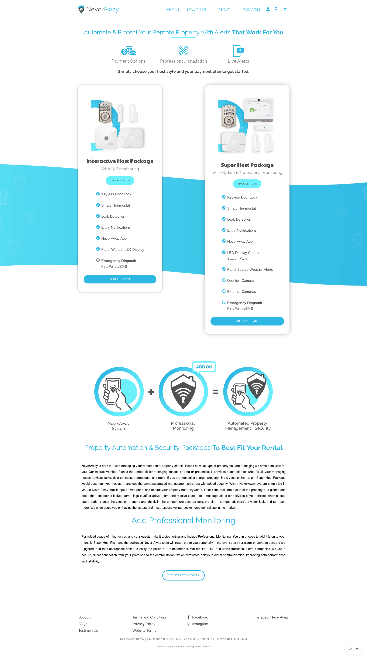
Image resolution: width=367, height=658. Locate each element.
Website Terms (144, 630)
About (225, 9)
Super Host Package (247, 164)
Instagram (199, 624)
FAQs (82, 624)
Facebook (199, 617)
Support (84, 617)
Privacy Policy (144, 624)
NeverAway (279, 617)
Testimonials (88, 630)
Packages (251, 9)
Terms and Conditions (150, 617)
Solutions (197, 9)
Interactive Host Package (120, 161)
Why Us (172, 9)
